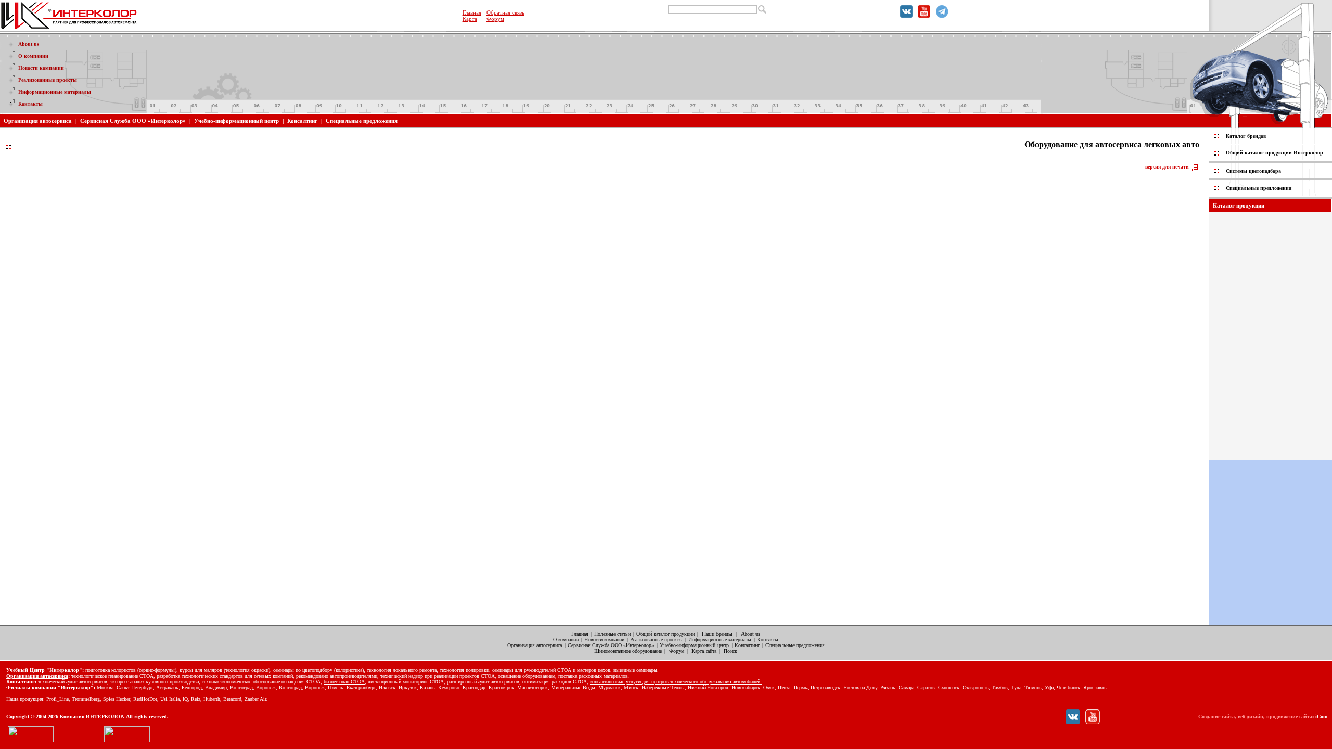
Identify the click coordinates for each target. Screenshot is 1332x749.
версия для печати (1167, 167)
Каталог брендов (1246, 136)
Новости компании (41, 68)
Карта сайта (703, 651)
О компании (33, 56)
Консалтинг (302, 121)
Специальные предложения (362, 121)
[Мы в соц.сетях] (906, 15)
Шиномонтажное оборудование (628, 651)
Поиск (730, 651)
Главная (472, 12)
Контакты (30, 104)
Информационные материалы (54, 92)
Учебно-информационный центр (236, 121)
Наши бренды (717, 634)
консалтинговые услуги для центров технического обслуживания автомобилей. (676, 682)
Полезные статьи (612, 634)
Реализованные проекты (47, 80)
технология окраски (246, 670)
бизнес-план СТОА (344, 682)
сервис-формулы (157, 670)
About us (28, 44)
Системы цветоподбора (1253, 171)
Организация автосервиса (38, 121)
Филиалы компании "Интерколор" (50, 687)
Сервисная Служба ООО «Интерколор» (133, 121)
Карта (470, 19)
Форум (495, 19)
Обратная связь (505, 12)
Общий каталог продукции (665, 634)
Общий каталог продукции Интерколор (1274, 153)
